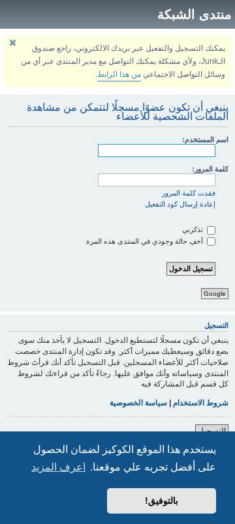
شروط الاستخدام (200, 402)
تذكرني (193, 229)
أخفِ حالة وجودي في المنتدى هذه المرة (145, 241)
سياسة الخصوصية (138, 402)
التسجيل (212, 430)
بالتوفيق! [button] (161, 500)
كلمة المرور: (210, 169)
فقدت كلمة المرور (188, 193)
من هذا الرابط (119, 74)
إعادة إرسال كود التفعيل (180, 204)
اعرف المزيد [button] (58, 467)
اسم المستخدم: (205, 139)
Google (215, 293)
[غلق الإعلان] (12, 43)
